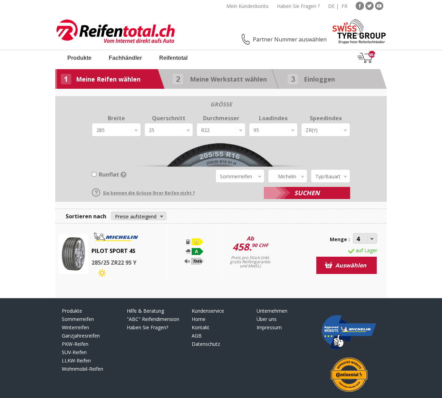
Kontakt (200, 327)
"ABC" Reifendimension (153, 319)
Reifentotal (173, 58)
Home (198, 319)
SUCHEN (307, 193)
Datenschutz (206, 344)
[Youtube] (379, 5)
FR (344, 6)
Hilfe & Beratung (145, 310)
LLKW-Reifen (76, 360)
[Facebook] (360, 5)
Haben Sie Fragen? (147, 327)
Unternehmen (272, 310)
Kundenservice (208, 310)
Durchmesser (221, 118)
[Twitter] (369, 5)
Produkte (79, 58)
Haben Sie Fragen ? (298, 6)
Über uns (267, 319)
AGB (197, 335)
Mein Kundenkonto (247, 6)
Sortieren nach (86, 216)
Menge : (340, 239)
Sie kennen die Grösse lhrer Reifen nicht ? (149, 193)
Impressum (269, 327)
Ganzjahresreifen (81, 335)
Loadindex (273, 118)
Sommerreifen (78, 319)
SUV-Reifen (74, 352)
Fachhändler (125, 58)
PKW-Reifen (75, 344)
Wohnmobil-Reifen (82, 369)
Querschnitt (168, 118)
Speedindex (326, 118)
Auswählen (350, 265)
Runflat (109, 174)
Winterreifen (75, 327)
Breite (116, 118)
